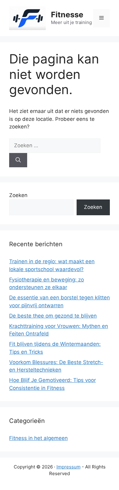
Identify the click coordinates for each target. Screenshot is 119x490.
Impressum (68, 467)
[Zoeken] (18, 160)
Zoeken (18, 195)
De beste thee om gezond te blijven (53, 316)
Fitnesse (67, 14)
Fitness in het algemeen (38, 438)
